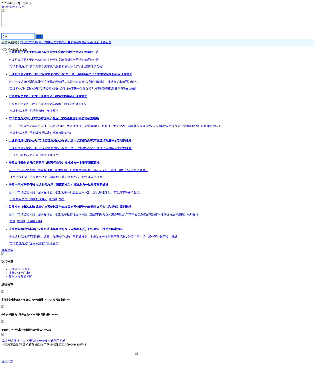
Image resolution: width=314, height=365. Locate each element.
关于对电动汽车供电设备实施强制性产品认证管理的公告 (75, 42)
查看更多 (7, 250)
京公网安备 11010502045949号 (158, 353)
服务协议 (19, 340)
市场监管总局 (29, 42)
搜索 (39, 36)
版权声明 (7, 340)
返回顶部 (7, 361)
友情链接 (44, 340)
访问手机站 (58, 340)
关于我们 (32, 340)
